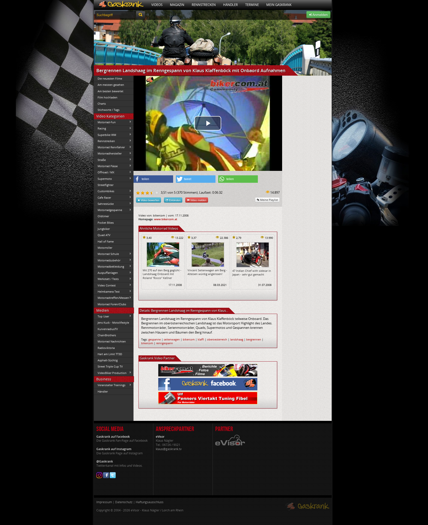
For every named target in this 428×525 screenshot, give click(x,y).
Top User (101, 316)
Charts (102, 103)
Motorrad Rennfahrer (109, 147)
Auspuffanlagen (106, 273)
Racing (100, 128)
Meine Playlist (268, 200)
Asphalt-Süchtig (108, 360)
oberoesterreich (217, 339)
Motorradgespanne (108, 210)
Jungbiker (104, 229)
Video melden (197, 200)
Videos (156, 4)
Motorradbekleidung (109, 266)
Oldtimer (103, 216)
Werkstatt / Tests (106, 279)
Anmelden (320, 14)
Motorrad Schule (106, 254)
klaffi (201, 339)
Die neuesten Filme (110, 78)
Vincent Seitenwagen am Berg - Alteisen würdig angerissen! (207, 272)
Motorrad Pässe (106, 166)
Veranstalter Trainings (109, 385)
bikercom (189, 339)
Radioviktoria (106, 348)
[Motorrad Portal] (121, 5)
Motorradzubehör (107, 260)
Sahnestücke (104, 204)
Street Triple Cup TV (110, 366)
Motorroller (105, 247)
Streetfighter (105, 185)
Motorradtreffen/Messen (111, 298)
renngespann (164, 343)
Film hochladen (107, 97)
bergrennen (253, 339)
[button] (153, 179)
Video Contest (105, 285)
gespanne (154, 339)
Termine (252, 4)
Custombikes (104, 191)
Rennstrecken (204, 4)
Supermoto (103, 179)
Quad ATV (104, 235)
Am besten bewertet (110, 91)
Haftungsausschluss (149, 502)
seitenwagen (172, 339)
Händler (230, 4)
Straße (100, 160)
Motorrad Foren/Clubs (112, 304)
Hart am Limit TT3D (110, 354)
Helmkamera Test (107, 291)
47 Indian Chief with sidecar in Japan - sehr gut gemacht (251, 272)
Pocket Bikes (106, 222)
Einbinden (174, 200)
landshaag (236, 339)
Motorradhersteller (108, 153)
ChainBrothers (107, 335)
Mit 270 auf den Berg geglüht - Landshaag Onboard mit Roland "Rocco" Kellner (162, 274)
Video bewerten (149, 200)
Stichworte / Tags (108, 110)
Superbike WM (105, 135)
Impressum (104, 502)
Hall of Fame (106, 241)
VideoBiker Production (110, 373)
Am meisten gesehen (111, 85)
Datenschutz (124, 502)
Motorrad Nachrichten (112, 341)
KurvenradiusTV (108, 329)
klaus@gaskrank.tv (169, 449)
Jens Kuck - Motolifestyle (113, 322)
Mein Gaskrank (279, 4)
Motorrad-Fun (105, 122)
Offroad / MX (104, 172)
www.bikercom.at (165, 219)
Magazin (177, 4)
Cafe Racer (102, 197)
